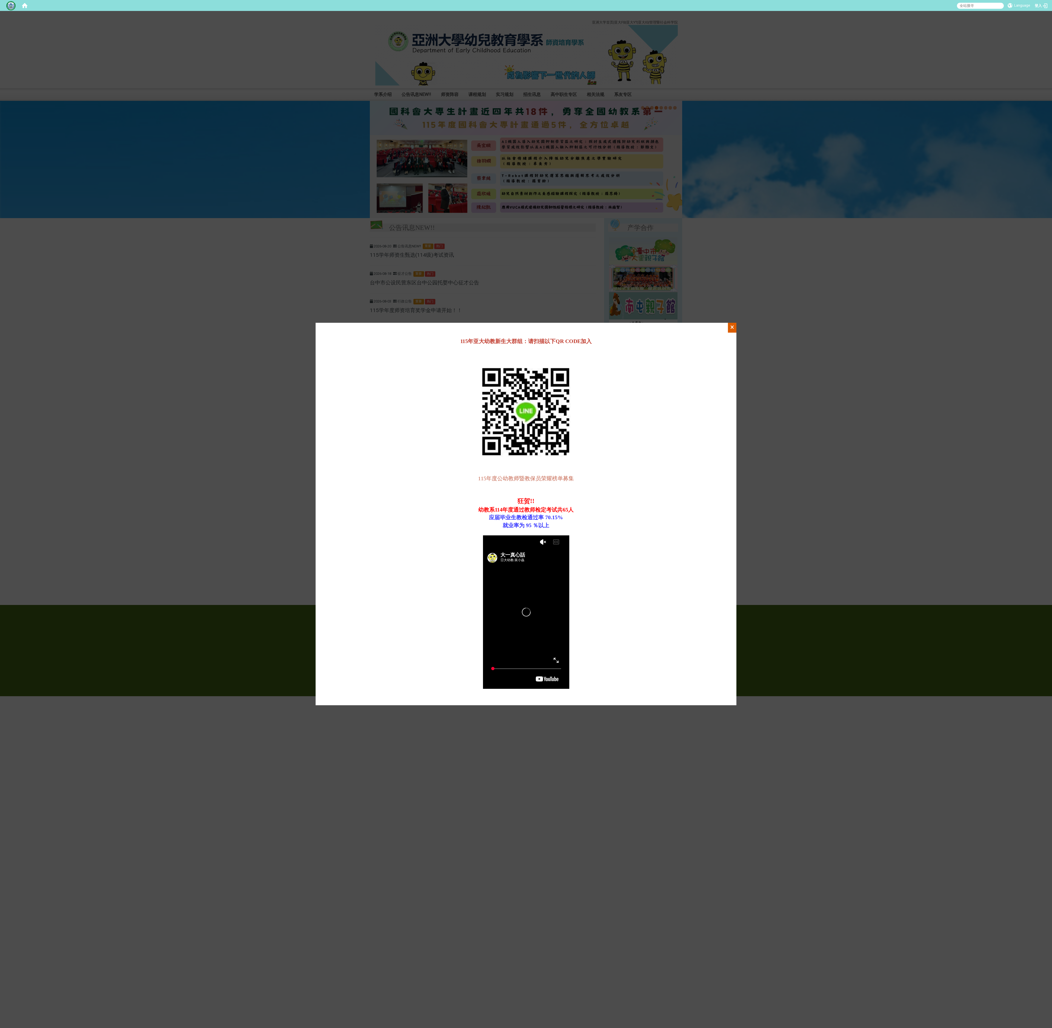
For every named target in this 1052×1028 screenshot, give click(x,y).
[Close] (732, 328)
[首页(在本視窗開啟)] (25, 5)
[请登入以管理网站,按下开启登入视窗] (11, 5)
